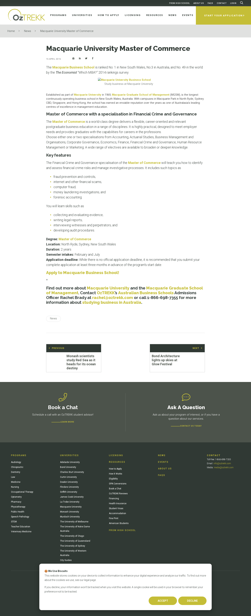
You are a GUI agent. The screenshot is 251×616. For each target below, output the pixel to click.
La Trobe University (69, 502)
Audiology (16, 462)
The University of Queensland (75, 541)
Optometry (16, 497)
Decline (192, 600)
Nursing (15, 487)
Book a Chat (115, 488)
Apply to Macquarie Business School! (82, 272)
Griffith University (68, 492)
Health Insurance (117, 503)
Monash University (69, 511)
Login (233, 3)
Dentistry (15, 472)
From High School (179, 3)
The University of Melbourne (74, 521)
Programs (18, 455)
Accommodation (117, 513)
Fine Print (113, 518)
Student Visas (116, 508)
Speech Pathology (20, 516)
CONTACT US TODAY (191, 426)
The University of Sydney (72, 546)
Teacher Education (20, 526)
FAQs (210, 3)
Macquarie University (87, 94)
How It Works (115, 473)
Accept (163, 600)
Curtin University (68, 477)
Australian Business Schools (146, 292)
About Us (198, 3)
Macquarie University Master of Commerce (67, 31)
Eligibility (113, 478)
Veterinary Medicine (21, 531)
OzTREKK (106, 292)
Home (11, 31)
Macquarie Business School (73, 67)
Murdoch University (70, 516)
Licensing (116, 455)
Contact (222, 3)
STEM (14, 521)
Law (13, 477)
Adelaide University (70, 462)
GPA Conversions (117, 483)
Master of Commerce (68, 122)
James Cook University (72, 497)
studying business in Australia (111, 302)
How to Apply (115, 469)
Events (163, 462)
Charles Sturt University (72, 472)
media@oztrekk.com (224, 467)
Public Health (17, 511)
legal (86, 580)
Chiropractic (17, 467)
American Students (119, 523)
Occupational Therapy (22, 492)
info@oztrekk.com (222, 463)
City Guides (66, 560)
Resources (117, 462)
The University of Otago (72, 536)
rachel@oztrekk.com (112, 297)
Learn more (67, 422)
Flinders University (69, 487)
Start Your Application (223, 15)
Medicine (15, 482)
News (27, 31)
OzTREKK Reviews (118, 493)
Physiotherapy (18, 507)
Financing (114, 498)
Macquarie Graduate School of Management (140, 94)
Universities (69, 455)
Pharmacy (16, 502)
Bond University (68, 467)
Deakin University (69, 482)
